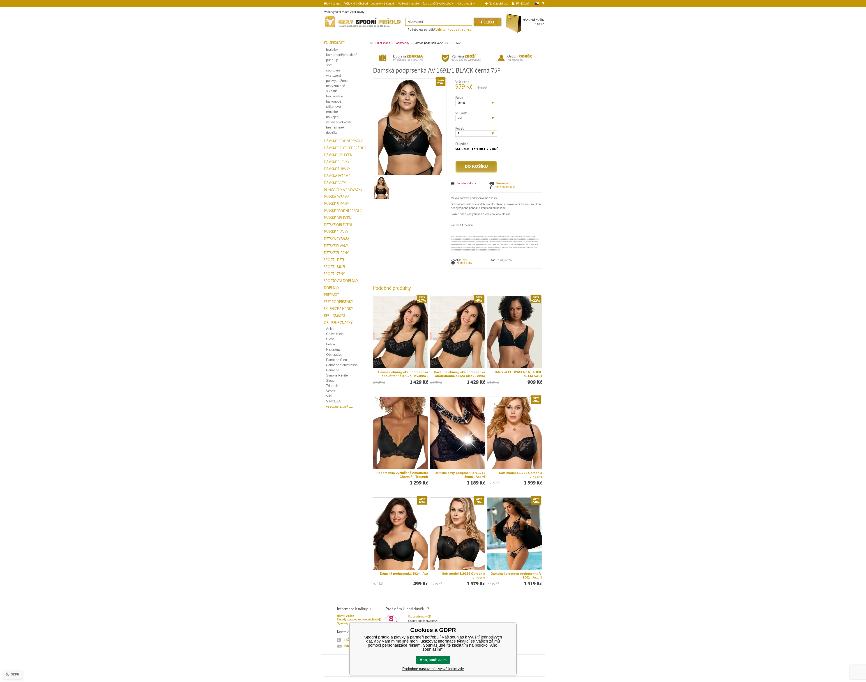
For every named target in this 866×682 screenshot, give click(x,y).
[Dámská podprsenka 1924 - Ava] (400, 534)
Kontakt (390, 3)
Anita (330, 328)
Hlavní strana (345, 615)
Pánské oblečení (338, 218)
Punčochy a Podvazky (343, 190)
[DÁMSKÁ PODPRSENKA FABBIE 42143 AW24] (514, 332)
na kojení (332, 117)
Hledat (488, 22)
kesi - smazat (334, 316)
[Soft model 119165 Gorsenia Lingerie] (457, 534)
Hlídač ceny (464, 262)
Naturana (333, 349)
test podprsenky (338, 302)
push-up (332, 60)
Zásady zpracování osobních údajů (359, 619)
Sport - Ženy (334, 274)
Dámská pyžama (337, 176)
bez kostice (334, 96)
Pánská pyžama (336, 197)
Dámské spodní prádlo (344, 141)
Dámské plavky (336, 162)
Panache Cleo (336, 359)
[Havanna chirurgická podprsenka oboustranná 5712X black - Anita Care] (457, 332)
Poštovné (349, 3)
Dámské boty (335, 183)
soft (329, 65)
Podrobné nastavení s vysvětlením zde (433, 669)
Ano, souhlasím (433, 660)
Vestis (330, 391)
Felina (330, 344)
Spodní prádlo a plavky (336, 27)
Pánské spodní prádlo (343, 211)
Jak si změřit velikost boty (438, 3)
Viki (329, 396)
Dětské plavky (336, 246)
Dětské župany (336, 253)
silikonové (333, 106)
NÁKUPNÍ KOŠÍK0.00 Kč (533, 22)
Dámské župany (337, 169)
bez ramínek (335, 127)
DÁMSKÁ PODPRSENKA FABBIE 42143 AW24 (517, 374)
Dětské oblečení (338, 225)
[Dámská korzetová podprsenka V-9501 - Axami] (514, 534)
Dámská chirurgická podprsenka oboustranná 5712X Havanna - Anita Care (403, 374)
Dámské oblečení (338, 155)
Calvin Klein (334, 333)
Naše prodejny (466, 3)
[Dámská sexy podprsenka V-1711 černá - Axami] (457, 433)
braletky (332, 49)
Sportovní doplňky (341, 281)
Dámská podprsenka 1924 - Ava (404, 573)
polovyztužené (337, 80)
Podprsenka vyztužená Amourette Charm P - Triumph (402, 474)
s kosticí (332, 91)
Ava (465, 260)
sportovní (333, 70)
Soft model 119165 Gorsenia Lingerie (463, 575)
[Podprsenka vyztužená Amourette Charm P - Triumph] (400, 433)
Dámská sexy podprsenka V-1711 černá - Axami (460, 474)
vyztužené (333, 75)
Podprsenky (334, 42)
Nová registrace (498, 3)
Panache (332, 370)
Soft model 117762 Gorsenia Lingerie (520, 474)
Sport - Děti (334, 260)
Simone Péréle (337, 375)
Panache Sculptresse (342, 365)
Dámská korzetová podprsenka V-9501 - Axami (516, 575)
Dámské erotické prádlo (345, 148)
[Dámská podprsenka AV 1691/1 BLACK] (381, 197)
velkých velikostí (338, 122)
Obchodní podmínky (370, 3)
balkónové (333, 101)
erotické (332, 111)
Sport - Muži (334, 267)
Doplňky (331, 288)
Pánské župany (336, 204)
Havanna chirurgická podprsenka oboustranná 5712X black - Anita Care (459, 374)
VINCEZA (333, 401)
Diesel (330, 339)
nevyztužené (335, 85)
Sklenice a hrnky (338, 309)
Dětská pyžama (336, 239)
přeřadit (331, 295)
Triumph (332, 385)
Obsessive (334, 354)
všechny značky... (339, 406)
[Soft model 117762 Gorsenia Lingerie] (514, 433)
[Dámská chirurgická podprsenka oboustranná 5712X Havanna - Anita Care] (400, 332)
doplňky (332, 132)
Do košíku (476, 166)
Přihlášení (522, 3)
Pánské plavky (336, 232)
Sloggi (330, 380)
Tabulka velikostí (467, 183)
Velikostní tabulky (408, 3)
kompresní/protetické (341, 54)
